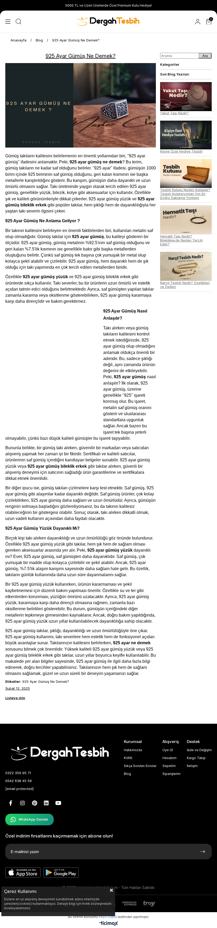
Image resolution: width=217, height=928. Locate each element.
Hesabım (169, 758)
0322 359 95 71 (18, 773)
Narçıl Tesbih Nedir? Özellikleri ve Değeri (185, 285)
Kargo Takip (196, 758)
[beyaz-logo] (61, 753)
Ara (205, 56)
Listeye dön (15, 698)
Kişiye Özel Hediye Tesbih (181, 151)
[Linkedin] (46, 803)
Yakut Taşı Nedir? (174, 113)
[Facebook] (10, 803)
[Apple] (23, 872)
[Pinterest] (34, 803)
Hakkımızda (133, 750)
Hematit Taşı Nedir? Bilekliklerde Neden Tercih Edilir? (181, 240)
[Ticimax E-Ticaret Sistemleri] (108, 924)
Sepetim (169, 766)
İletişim (192, 766)
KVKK (128, 758)
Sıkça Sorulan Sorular (140, 766)
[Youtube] (58, 803)
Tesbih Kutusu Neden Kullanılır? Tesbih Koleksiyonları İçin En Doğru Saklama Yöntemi (185, 194)
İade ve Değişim (199, 750)
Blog (127, 774)
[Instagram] (22, 803)
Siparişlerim (171, 774)
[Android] (61, 872)
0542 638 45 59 (18, 781)
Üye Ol (167, 750)
